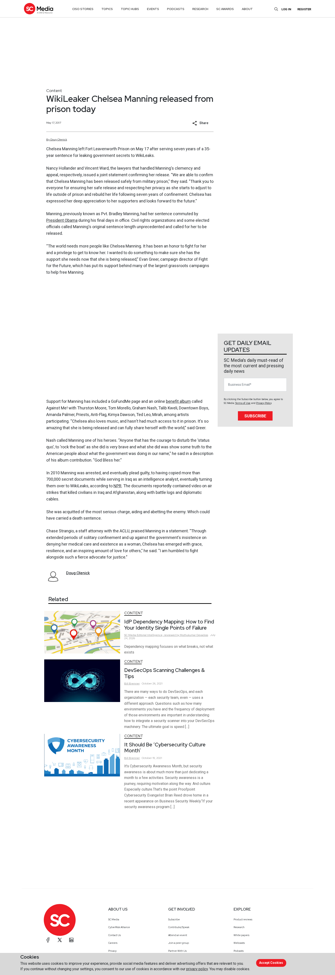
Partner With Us (177, 950)
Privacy (112, 950)
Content (54, 90)
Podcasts (239, 950)
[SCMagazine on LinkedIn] (71, 940)
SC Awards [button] (225, 9)
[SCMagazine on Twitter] (59, 940)
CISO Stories (82, 9)
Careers (112, 942)
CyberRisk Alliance (119, 927)
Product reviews (243, 919)
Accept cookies (271, 963)
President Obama (61, 220)
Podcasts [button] (175, 9)
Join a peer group (178, 942)
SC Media (113, 919)
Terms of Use (242, 403)
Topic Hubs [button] (130, 9)
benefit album (178, 401)
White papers (241, 935)
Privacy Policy (263, 403)
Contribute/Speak (178, 927)
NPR (117, 485)
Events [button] (153, 9)
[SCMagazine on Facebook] (48, 940)
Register (304, 9)
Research (239, 927)
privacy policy (197, 969)
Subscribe (255, 415)
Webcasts (239, 942)
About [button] (247, 9)
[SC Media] (38, 8)
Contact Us (114, 935)
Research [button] (200, 9)
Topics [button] (107, 9)
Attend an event (177, 935)
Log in (286, 9)
